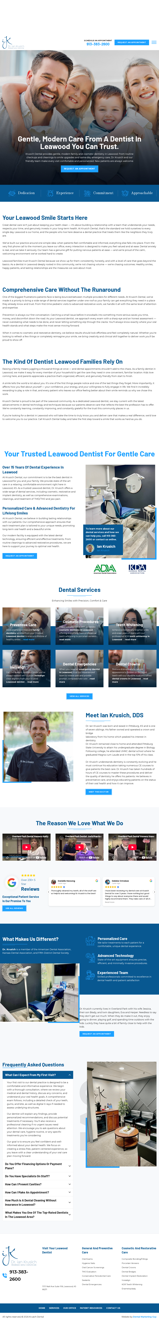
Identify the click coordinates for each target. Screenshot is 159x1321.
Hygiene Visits (88, 1263)
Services (54, 1308)
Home (42, 1308)
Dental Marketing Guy (145, 1317)
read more (28, 639)
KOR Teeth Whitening (132, 1284)
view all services (79, 696)
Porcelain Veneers (130, 1263)
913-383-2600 (18, 1275)
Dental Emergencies (91, 1284)
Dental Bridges (129, 1272)
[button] (154, 892)
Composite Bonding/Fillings (135, 1259)
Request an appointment (132, 42)
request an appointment (79, 169)
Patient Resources (91, 1308)
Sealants (86, 1280)
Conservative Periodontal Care (96, 1276)
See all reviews (14, 908)
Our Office (69, 1308)
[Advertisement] (79, 17)
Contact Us (113, 1308)
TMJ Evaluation (89, 1272)
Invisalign (126, 1280)
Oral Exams (87, 1259)
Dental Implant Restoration (135, 1276)
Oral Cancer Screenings (93, 1267)
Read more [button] (55, 902)
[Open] (154, 42)
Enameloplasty (129, 1288)
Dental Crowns (129, 1267)
